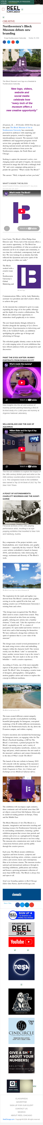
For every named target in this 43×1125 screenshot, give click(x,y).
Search (21, 1112)
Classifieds (21, 1099)
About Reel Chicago (21, 1115)
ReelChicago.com (8, 1119)
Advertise (21, 1102)
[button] (3, 9)
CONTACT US (21, 1109)
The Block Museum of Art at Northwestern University (17, 128)
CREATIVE (9, 21)
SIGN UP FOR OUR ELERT (21, 1105)
